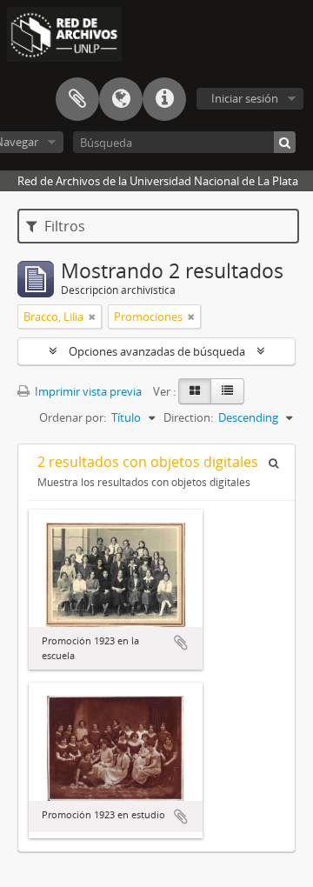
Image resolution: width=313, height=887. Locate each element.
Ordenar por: (72, 417)
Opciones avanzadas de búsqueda (157, 351)
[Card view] (194, 391)
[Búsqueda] (285, 142)
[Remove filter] (92, 316)
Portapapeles (77, 99)
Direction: (188, 417)
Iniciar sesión (244, 98)
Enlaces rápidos (164, 99)
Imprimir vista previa (87, 391)
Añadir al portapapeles (181, 642)
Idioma (121, 99)
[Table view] (227, 391)
